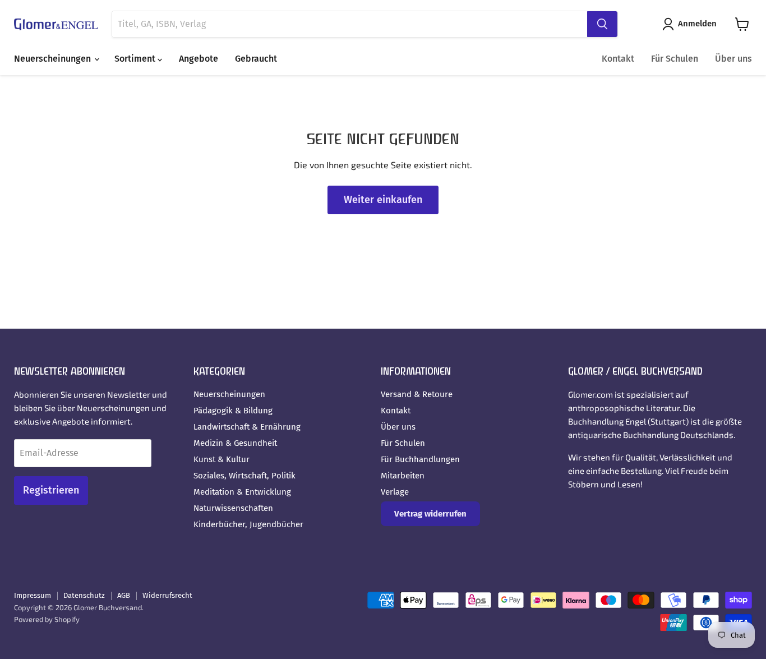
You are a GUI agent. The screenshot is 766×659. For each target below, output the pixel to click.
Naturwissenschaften (233, 508)
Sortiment (136, 58)
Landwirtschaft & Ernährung (247, 427)
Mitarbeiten (402, 476)
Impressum (32, 595)
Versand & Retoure (417, 394)
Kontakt (618, 58)
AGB (123, 595)
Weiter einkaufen (383, 199)
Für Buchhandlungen (420, 459)
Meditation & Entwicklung (242, 492)
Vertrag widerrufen (430, 514)
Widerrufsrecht (167, 595)
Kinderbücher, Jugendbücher (248, 524)
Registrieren (51, 490)
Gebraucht (256, 58)
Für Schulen (674, 58)
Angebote (198, 58)
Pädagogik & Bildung (233, 410)
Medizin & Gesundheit (235, 443)
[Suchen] (602, 24)
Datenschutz (84, 595)
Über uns (733, 58)
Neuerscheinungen (53, 58)
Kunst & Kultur (221, 459)
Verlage (395, 492)
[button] (691, 24)
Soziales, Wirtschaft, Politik (244, 476)
